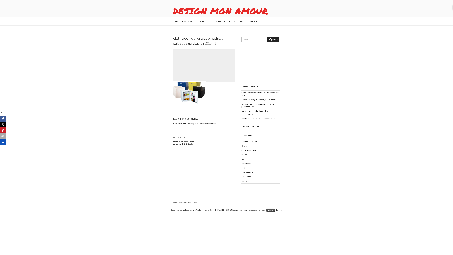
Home (175, 21)
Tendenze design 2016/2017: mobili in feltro (258, 118)
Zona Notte (202, 21)
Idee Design (187, 21)
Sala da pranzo (247, 172)
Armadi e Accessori (249, 141)
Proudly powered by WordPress (184, 203)
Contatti (253, 21)
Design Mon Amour (220, 11)
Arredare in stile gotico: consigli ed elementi (258, 100)
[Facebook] (3, 119)
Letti (243, 168)
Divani (243, 159)
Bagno (242, 21)
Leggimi (279, 210)
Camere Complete (248, 150)
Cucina (232, 21)
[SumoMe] (3, 142)
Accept (271, 210)
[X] (3, 125)
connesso (188, 124)
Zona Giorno (218, 21)
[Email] (3, 136)
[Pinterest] (3, 130)
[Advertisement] (204, 65)
